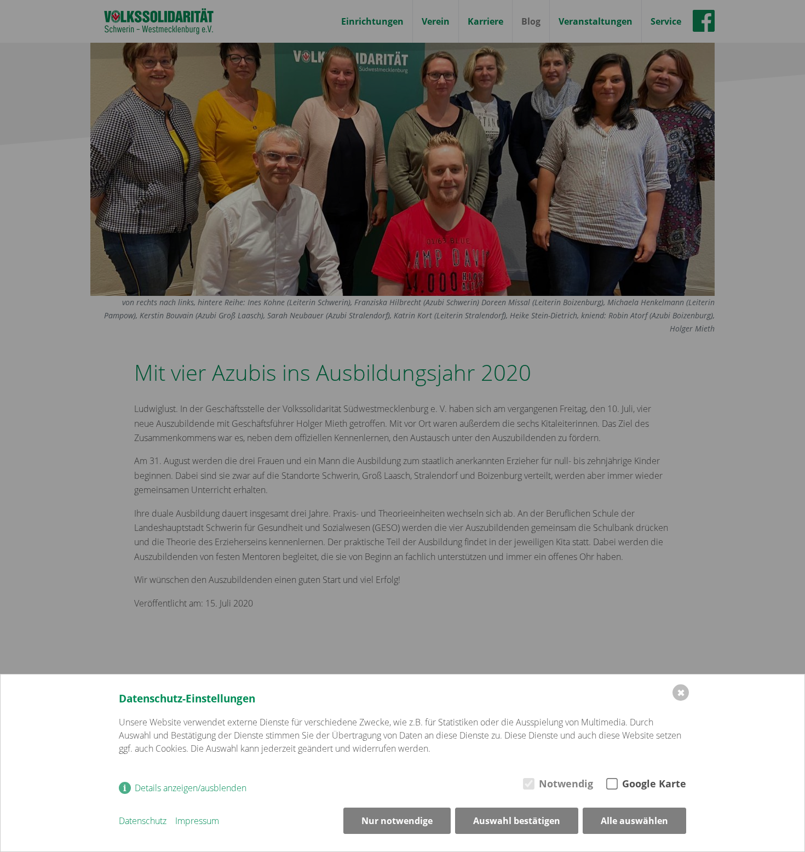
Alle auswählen (634, 821)
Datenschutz (142, 821)
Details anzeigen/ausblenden (190, 788)
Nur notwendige (397, 821)
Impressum (197, 821)
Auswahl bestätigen (516, 821)
